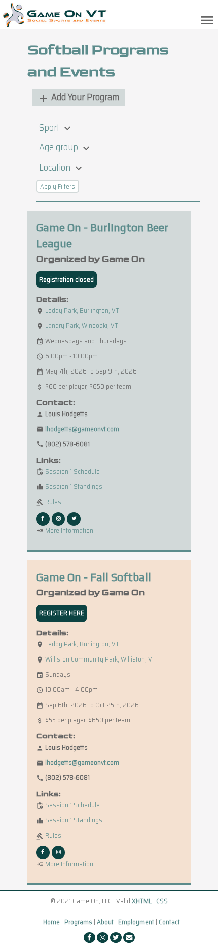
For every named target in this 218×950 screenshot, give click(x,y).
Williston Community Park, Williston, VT (100, 659)
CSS (162, 901)
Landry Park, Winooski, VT (81, 325)
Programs (78, 922)
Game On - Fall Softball (93, 577)
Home (51, 922)
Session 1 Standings (69, 486)
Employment (136, 922)
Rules (48, 502)
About (105, 922)
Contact (169, 922)
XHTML (142, 901)
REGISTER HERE (61, 613)
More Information (64, 530)
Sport (56, 127)
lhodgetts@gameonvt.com (82, 429)
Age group (65, 147)
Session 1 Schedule (68, 471)
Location (62, 167)
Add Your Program (78, 97)
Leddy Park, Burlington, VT (82, 310)
